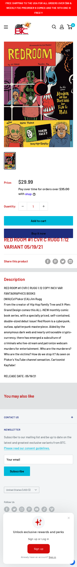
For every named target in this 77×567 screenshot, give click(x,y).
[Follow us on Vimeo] (51, 509)
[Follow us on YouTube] (36, 509)
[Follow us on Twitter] (14, 509)
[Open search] (54, 27)
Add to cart (38, 221)
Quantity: (10, 206)
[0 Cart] (69, 27)
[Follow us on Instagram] (21, 509)
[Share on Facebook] (48, 261)
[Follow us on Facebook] (6, 509)
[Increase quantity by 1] (43, 206)
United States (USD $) (18, 489)
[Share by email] (70, 261)
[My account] (62, 27)
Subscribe (17, 471)
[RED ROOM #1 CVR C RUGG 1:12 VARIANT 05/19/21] (10, 160)
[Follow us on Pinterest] (29, 509)
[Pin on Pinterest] (55, 261)
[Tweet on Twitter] (63, 261)
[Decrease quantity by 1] (23, 206)
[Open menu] (6, 27)
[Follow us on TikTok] (44, 509)
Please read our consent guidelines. (27, 448)
